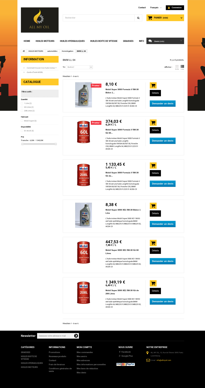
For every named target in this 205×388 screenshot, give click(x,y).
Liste (182, 69)
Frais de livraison (57, 364)
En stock (29, 131)
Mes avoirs (82, 356)
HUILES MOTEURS (45, 41)
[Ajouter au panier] (153, 85)
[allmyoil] (40, 20)
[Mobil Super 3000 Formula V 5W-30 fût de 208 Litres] (83, 175)
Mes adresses (83, 360)
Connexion (177, 7)
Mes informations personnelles (91, 364)
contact (142, 7)
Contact (52, 360)
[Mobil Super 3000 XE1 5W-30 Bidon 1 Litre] (83, 215)
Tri (64, 67)
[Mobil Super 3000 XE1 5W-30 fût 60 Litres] (83, 252)
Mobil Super (30, 121)
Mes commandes (85, 352)
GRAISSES (128, 41)
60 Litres (29, 107)
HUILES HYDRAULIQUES (72, 41)
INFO (141, 41)
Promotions (54, 352)
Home (27, 41)
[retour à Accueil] (23, 51)
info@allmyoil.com (164, 360)
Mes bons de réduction (87, 368)
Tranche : (25, 140)
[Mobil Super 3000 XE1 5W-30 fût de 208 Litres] (83, 292)
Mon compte (84, 347)
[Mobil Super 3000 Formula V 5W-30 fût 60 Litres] (83, 132)
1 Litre (28, 103)
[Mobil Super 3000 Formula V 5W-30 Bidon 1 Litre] (83, 94)
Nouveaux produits (57, 356)
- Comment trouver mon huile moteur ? (41, 68)
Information (33, 59)
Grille (177, 69)
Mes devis (81, 372)
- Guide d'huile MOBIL (34, 72)
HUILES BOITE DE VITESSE (103, 41)
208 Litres (29, 111)
